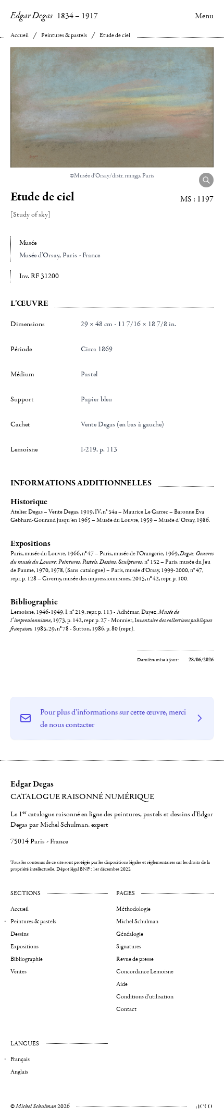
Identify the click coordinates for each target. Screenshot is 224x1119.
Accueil (19, 35)
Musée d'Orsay (39, 255)
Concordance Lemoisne (144, 971)
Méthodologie (133, 909)
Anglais (19, 1072)
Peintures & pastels (64, 35)
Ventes (18, 971)
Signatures (128, 946)
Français (20, 1059)
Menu (204, 15)
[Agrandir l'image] (206, 180)
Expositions (24, 946)
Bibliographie (26, 959)
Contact (126, 1009)
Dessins (19, 934)
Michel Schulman (137, 921)
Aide (122, 984)
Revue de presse (135, 959)
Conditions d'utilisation (144, 997)
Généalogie (129, 934)
